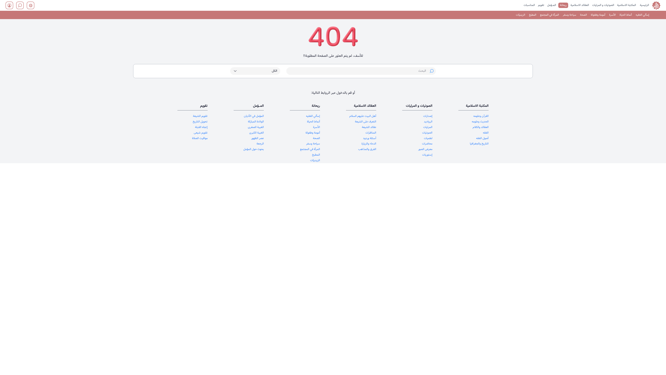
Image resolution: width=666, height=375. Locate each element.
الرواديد (428, 121)
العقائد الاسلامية (579, 5)
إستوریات (427, 155)
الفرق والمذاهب (367, 149)
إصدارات (427, 116)
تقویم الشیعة (200, 116)
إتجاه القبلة (201, 127)
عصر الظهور (257, 138)
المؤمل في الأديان (254, 116)
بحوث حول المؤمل (253, 149)
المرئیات (427, 127)
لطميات (428, 138)
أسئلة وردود (369, 138)
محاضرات (427, 143)
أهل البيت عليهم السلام (362, 116)
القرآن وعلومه (481, 116)
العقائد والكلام (481, 127)
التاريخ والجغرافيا (479, 143)
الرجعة (260, 143)
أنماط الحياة (626, 15)
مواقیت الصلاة (200, 138)
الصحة (583, 15)
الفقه (486, 133)
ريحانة (563, 5)
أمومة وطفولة (598, 15)
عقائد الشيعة (369, 127)
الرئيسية (644, 5)
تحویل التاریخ (200, 121)
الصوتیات (427, 133)
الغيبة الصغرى (256, 127)
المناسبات (529, 5)
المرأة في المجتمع (549, 15)
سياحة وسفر (569, 15)
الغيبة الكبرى (256, 133)
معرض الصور (425, 149)
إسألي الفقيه (642, 15)
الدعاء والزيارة (368, 143)
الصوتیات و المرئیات (603, 5)
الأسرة (612, 15)
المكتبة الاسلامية (626, 5)
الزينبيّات (520, 15)
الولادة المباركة (256, 121)
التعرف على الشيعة (365, 121)
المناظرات (370, 133)
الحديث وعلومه (480, 121)
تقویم (541, 5)
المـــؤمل (551, 5)
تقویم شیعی (201, 133)
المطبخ (532, 15)
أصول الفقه (482, 138)
